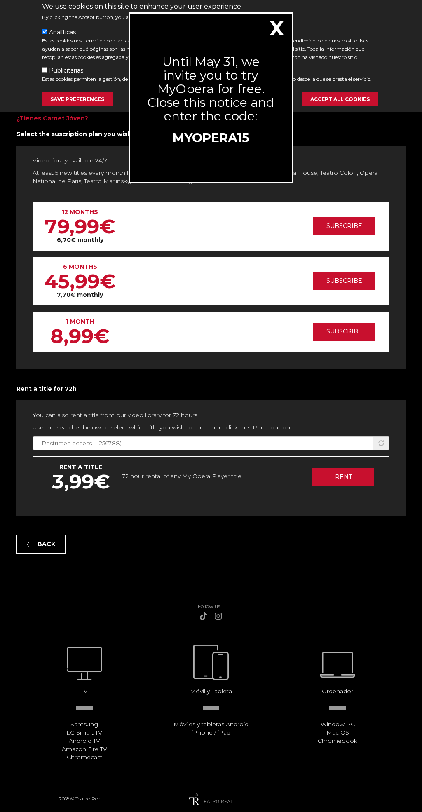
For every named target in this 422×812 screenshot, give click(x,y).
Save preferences (77, 99)
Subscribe (344, 226)
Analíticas (62, 32)
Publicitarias (66, 70)
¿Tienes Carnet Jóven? (52, 118)
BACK (46, 544)
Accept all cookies (340, 99)
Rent (343, 477)
